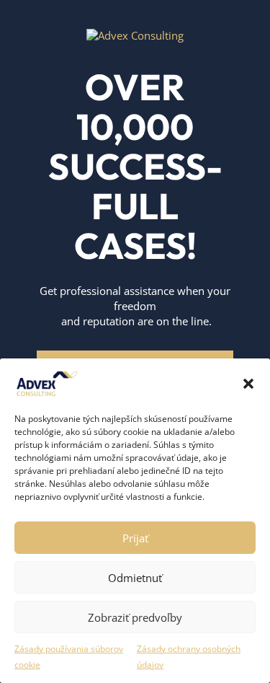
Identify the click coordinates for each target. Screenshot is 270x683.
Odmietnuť (135, 577)
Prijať (135, 538)
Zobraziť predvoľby (135, 617)
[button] (248, 383)
